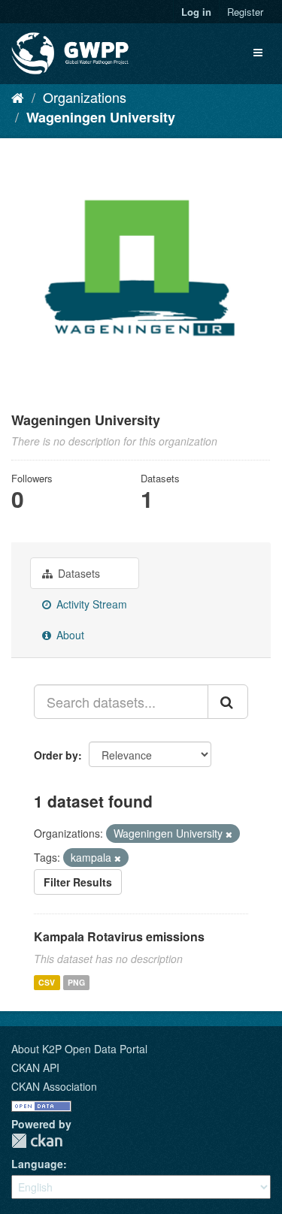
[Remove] (229, 834)
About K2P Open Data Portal (79, 1048)
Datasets (77, 573)
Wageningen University (100, 117)
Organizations (84, 97)
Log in (196, 12)
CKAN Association (54, 1086)
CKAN (36, 1141)
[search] (228, 701)
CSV (46, 982)
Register (245, 12)
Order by (56, 755)
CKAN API (35, 1067)
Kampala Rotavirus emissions (119, 936)
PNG (76, 982)
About (68, 634)
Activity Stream (90, 604)
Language (37, 1163)
